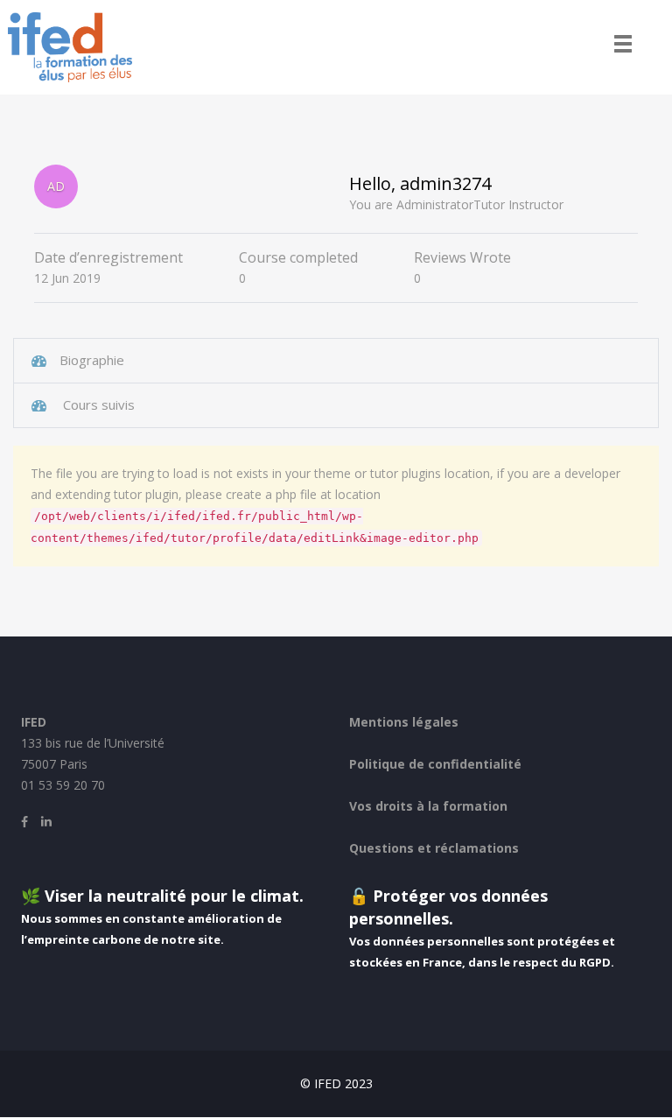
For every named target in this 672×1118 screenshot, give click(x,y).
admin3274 (445, 183)
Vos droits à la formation (428, 806)
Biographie (92, 360)
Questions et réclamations (434, 848)
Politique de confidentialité (435, 764)
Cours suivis (97, 404)
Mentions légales (403, 722)
